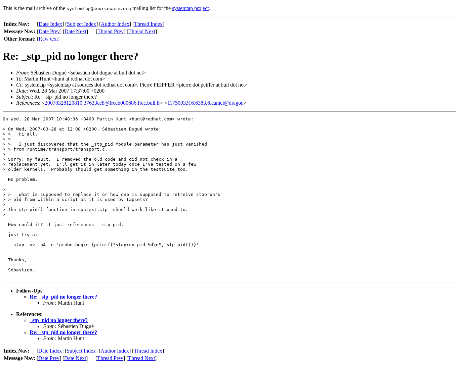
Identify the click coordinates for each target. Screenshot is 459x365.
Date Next (75, 31)
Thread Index (148, 24)
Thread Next (141, 31)
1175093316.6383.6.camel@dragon (205, 103)
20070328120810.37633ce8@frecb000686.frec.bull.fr (102, 103)
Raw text (48, 39)
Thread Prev (110, 31)
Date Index (50, 24)
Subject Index (81, 24)
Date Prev (49, 31)
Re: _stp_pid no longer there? (63, 297)
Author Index (115, 24)
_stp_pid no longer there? (59, 320)
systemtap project (190, 8)
